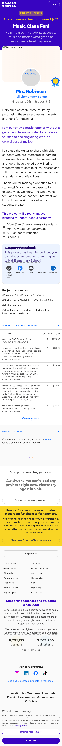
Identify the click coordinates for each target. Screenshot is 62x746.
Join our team (37, 573)
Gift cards (8, 573)
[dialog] (31, 726)
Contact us (36, 592)
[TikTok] (45, 673)
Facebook (20, 272)
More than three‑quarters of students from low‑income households (26, 312)
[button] (9, 272)
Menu (54, 4)
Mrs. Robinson (31, 91)
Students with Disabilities (17, 300)
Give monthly (9, 568)
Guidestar (52, 632)
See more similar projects (31, 500)
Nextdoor (42, 272)
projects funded (45, 641)
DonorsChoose (9, 4)
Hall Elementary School (31, 96)
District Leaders (18, 697)
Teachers (33, 693)
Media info (36, 587)
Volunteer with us (11, 587)
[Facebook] (36, 673)
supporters (16, 641)
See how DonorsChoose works (31, 540)
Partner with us (10, 578)
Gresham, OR (11, 295)
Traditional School (45, 300)
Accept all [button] (31, 740)
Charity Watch (12, 632)
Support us (8, 582)
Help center (31, 553)
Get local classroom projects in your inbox (31, 680)
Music (41, 295)
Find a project (9, 563)
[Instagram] (17, 673)
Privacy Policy (21, 725)
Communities (37, 578)
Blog (33, 582)
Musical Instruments (14, 305)
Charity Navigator (31, 632)
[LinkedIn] (26, 673)
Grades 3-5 (28, 295)
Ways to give (9, 592)
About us (35, 563)
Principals (48, 693)
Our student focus (39, 568)
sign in (48, 439)
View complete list (31, 418)
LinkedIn (53, 272)
